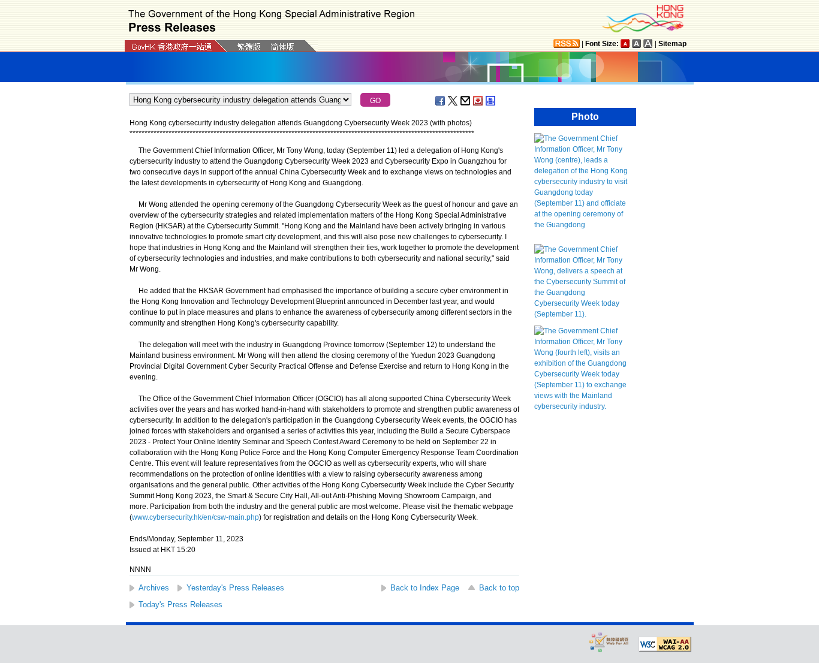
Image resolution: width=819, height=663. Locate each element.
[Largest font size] (648, 43)
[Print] (491, 101)
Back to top (499, 587)
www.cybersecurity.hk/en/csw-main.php (195, 517)
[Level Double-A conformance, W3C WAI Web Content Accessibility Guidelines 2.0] (665, 644)
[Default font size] (625, 43)
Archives (153, 587)
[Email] (465, 101)
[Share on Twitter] (453, 101)
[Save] (478, 101)
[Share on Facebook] (440, 101)
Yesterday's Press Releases (235, 587)
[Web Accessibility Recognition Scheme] (609, 641)
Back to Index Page (424, 587)
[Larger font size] (637, 43)
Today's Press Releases (180, 604)
